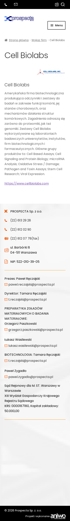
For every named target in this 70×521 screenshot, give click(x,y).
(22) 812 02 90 (20, 229)
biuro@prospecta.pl (16, 4)
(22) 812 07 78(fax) (24, 238)
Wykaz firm (39, 40)
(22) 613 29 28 (6, 4)
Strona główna (19, 40)
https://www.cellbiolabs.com (26, 183)
